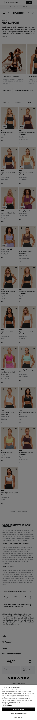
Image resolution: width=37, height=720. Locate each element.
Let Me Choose (18, 717)
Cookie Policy (6, 704)
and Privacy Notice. (8, 705)
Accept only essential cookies (18, 713)
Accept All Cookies (18, 709)
